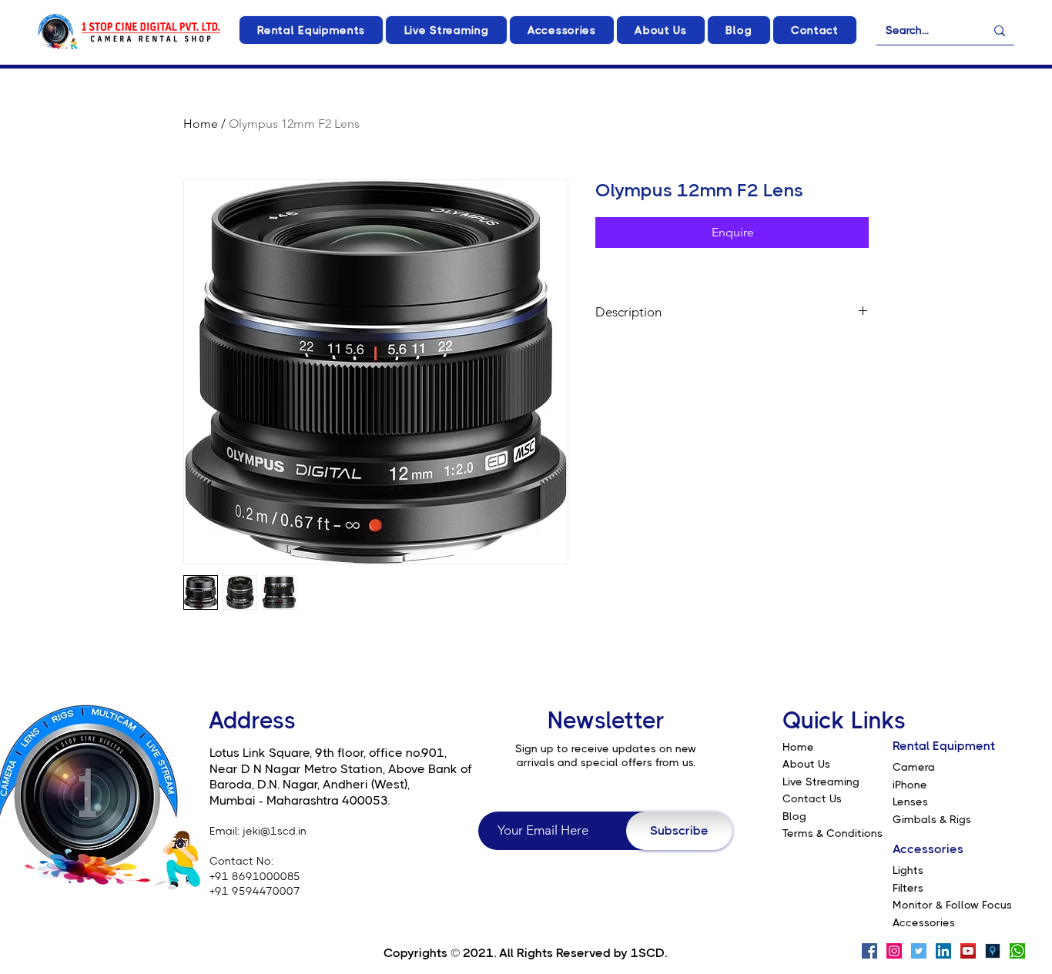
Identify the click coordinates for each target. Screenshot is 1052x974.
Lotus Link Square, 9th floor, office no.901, (328, 752)
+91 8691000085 (254, 876)
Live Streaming (820, 781)
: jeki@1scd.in (272, 831)
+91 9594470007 (254, 891)
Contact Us (812, 798)
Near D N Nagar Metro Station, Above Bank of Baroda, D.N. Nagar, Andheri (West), (340, 776)
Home (200, 123)
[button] (311, 30)
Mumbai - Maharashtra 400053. (299, 800)
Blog (794, 816)
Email (223, 831)
